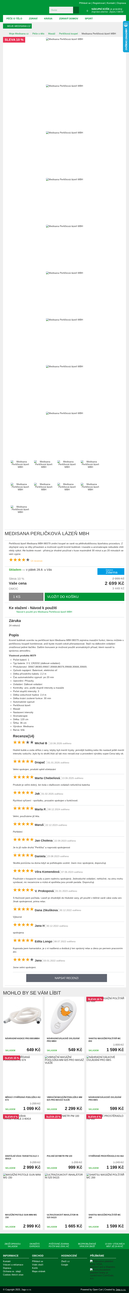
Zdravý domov (68, 18)
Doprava (121, 3)
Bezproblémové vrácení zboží (87, 1245)
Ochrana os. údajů (12, 1271)
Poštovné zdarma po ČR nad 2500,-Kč (59, 1245)
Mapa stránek (38, 1271)
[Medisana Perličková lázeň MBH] (8, 81)
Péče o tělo (14, 18)
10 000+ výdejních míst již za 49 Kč (115, 1245)
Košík (35, 1268)
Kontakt (111, 3)
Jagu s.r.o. (121, 1289)
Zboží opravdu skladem (13, 1245)
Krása (48, 18)
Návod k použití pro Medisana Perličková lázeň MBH (44, 611)
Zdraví (33, 18)
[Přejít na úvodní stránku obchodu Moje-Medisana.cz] (22, 7)
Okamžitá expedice (35, 1245)
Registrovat (99, 3)
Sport (89, 18)
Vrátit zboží (37, 1264)
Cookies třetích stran (13, 1274)
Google (64, 1264)
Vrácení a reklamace (13, 1264)
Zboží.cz (65, 1261)
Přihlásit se (85, 3)
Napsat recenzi (66, 978)
